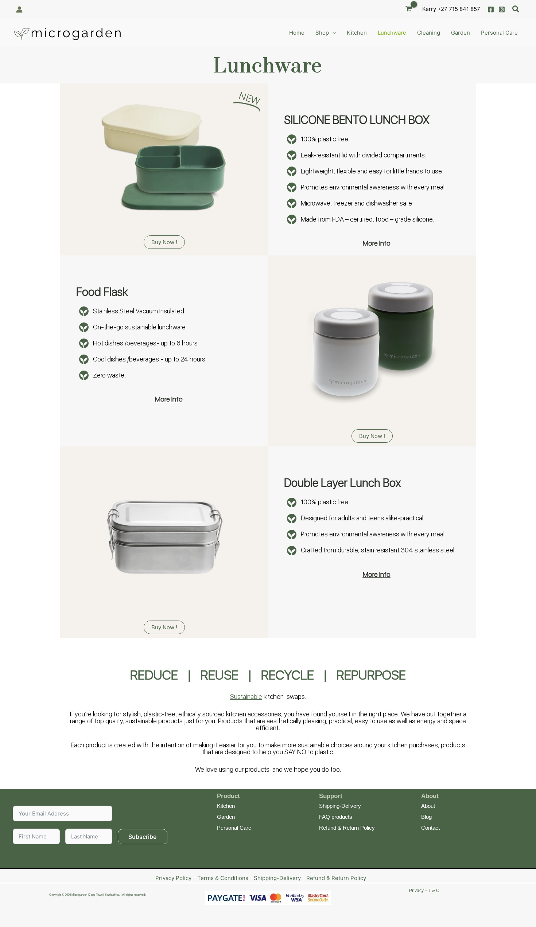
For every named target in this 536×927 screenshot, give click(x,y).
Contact (430, 828)
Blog (426, 817)
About (428, 806)
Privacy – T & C (424, 890)
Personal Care (234, 828)
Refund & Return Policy (347, 828)
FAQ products (335, 817)
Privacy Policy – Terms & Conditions (201, 878)
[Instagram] (501, 9)
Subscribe (142, 836)
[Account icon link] (19, 9)
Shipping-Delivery (340, 806)
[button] (516, 9)
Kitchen (226, 806)
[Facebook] (491, 9)
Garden (226, 817)
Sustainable (246, 696)
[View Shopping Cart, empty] (409, 9)
